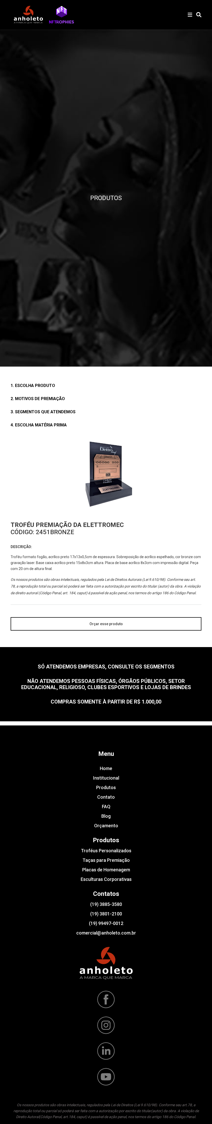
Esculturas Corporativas (106, 879)
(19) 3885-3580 (106, 904)
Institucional (106, 778)
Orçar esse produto (106, 624)
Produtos (106, 787)
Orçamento (106, 825)
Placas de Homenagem (106, 869)
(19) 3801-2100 (106, 913)
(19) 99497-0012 (106, 923)
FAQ (106, 806)
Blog (106, 816)
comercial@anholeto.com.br (106, 933)
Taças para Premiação (106, 860)
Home (106, 768)
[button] (61, 14)
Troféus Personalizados (106, 850)
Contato (106, 797)
